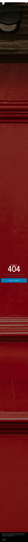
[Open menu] (26, 3)
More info (15, 536)
